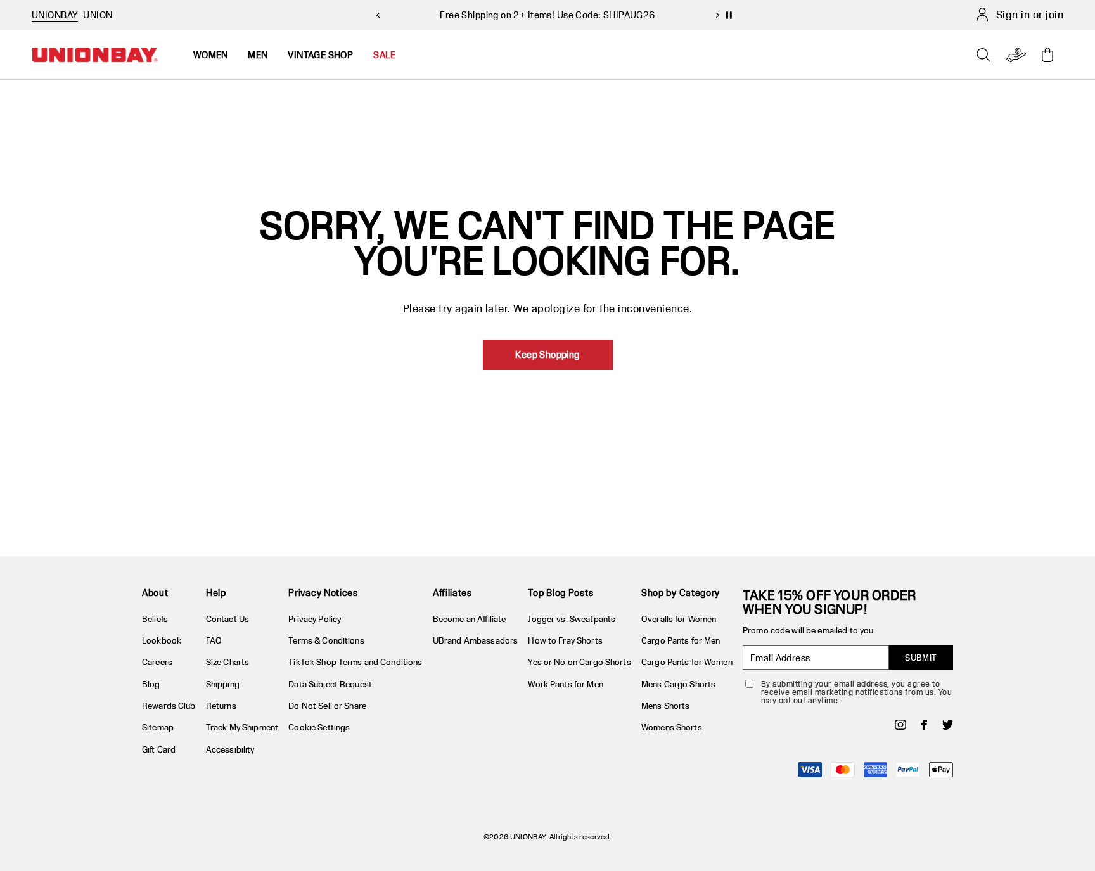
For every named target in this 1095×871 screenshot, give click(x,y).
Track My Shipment (242, 727)
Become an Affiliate (469, 619)
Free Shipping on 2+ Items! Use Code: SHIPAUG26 (547, 15)
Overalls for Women (678, 619)
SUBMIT (921, 657)
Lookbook (161, 640)
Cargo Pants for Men (680, 640)
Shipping (223, 684)
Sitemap (158, 727)
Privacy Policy (314, 619)
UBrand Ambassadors (475, 640)
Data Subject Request (330, 684)
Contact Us (227, 619)
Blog (151, 684)
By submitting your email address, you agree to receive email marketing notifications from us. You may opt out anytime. (856, 692)
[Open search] (983, 55)
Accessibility (230, 749)
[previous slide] (377, 15)
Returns (221, 706)
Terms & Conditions (326, 640)
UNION (97, 15)
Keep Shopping (547, 354)
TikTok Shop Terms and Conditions (355, 662)
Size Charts (227, 662)
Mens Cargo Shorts (678, 684)
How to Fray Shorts (565, 640)
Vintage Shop (320, 55)
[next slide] (717, 15)
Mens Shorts (665, 706)
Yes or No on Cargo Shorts (579, 662)
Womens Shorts (671, 727)
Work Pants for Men (565, 684)
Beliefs (155, 619)
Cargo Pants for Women (687, 662)
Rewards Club (169, 706)
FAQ (214, 640)
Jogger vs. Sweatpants (571, 619)
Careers (157, 662)
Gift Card (159, 749)
